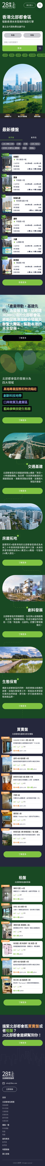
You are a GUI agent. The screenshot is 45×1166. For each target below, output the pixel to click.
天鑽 (22, 245)
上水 (5, 55)
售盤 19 (8, 270)
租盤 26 (8, 252)
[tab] (13, 35)
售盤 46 (8, 167)
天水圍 (32, 55)
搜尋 (20, 48)
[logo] (8, 5)
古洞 (18, 55)
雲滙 (22, 183)
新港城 (22, 265)
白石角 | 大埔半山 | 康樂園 (11, 148)
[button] (40, 48)
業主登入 (29, 5)
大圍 (18, 144)
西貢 (24, 148)
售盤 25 (8, 187)
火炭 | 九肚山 (35, 144)
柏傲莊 (22, 162)
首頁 (4, 1097)
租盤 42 (8, 210)
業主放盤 (5, 1154)
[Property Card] (22, 747)
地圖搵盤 (5, 1149)
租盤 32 (8, 190)
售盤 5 (8, 208)
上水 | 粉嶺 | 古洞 (8, 144)
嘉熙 (22, 224)
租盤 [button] (32, 35)
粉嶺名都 (22, 204)
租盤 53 (8, 169)
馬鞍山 (32, 148)
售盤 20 (8, 228)
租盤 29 (8, 272)
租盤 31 (8, 231)
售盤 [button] (13, 35)
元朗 (25, 55)
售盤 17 (8, 249)
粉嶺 (11, 55)
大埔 (25, 144)
